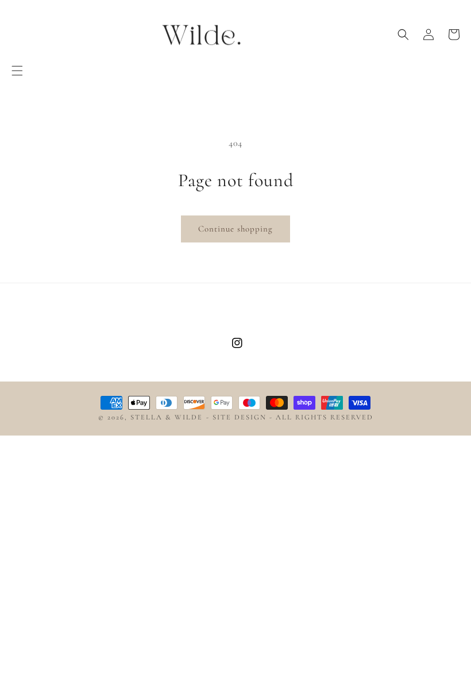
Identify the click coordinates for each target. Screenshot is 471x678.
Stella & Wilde (166, 417)
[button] (17, 70)
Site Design (240, 417)
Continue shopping (235, 229)
